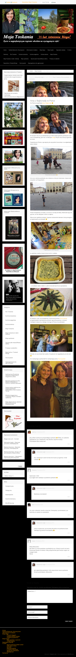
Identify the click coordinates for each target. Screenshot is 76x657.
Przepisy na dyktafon (11, 348)
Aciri (33, 504)
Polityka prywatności (12, 637)
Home (31, 71)
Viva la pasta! (63, 318)
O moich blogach (11, 635)
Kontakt (16, 439)
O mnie (4, 643)
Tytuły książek (11, 641)
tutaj (53, 137)
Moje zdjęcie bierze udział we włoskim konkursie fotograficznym (13, 403)
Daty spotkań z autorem (13, 640)
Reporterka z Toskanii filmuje (11, 352)
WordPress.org (9, 503)
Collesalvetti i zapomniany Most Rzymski (13, 457)
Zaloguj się (8, 490)
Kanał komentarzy (10, 499)
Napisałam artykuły (7, 642)
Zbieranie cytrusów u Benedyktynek (12, 443)
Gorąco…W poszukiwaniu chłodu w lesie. (12, 452)
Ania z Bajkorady (46, 103)
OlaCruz (34, 432)
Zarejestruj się (9, 486)
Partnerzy (5, 653)
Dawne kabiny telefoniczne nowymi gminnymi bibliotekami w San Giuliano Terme (13, 389)
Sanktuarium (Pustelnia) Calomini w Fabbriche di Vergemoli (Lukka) (12, 375)
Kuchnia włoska (9, 324)
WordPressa (71, 654)
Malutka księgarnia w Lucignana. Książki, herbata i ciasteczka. (13, 396)
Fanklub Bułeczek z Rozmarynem (11, 631)
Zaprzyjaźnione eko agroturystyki (10, 362)
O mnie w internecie (12, 649)
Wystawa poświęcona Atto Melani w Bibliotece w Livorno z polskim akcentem (13, 382)
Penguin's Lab (53, 654)
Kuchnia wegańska (10, 320)
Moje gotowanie (11, 648)
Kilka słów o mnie (11, 646)
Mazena (34, 470)
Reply (69, 444)
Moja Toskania (38, 71)
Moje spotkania (65, 77)
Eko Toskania (9, 311)
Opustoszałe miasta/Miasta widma (13, 343)
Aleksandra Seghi (39, 77)
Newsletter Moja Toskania (29, 2)
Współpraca (10, 652)
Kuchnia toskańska (10, 316)
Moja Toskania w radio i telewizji (12, 333)
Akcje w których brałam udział (15, 644)
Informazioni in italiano (8, 633)
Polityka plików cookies (13, 636)
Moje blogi (5, 634)
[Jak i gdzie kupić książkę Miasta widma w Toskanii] (13, 228)
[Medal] (13, 272)
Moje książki (5, 639)
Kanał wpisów (9, 494)
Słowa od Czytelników (13, 650)
